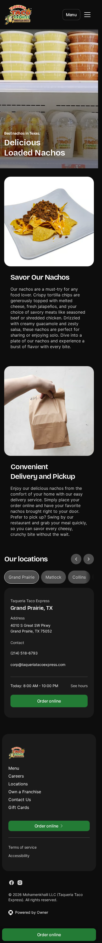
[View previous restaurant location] (76, 559)
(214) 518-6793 (24, 654)
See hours (79, 685)
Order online (49, 701)
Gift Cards (18, 807)
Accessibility (19, 855)
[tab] (21, 577)
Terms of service (22, 847)
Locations (18, 783)
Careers (16, 776)
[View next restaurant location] (88, 559)
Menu (71, 14)
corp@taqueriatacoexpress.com (37, 665)
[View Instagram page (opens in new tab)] (20, 882)
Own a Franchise (24, 791)
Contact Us (19, 799)
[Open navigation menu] (87, 14)
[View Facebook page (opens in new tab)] (11, 882)
